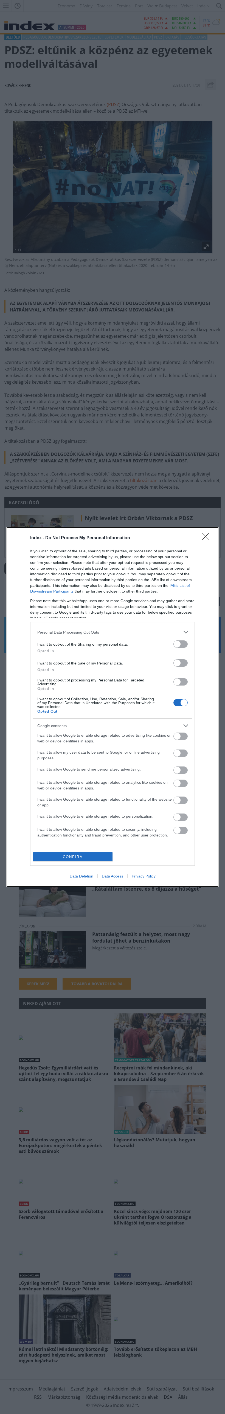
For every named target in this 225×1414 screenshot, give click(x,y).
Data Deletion (81, 876)
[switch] (180, 644)
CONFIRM (73, 857)
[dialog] (112, 707)
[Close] (207, 538)
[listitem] (112, 632)
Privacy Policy (144, 876)
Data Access (112, 876)
